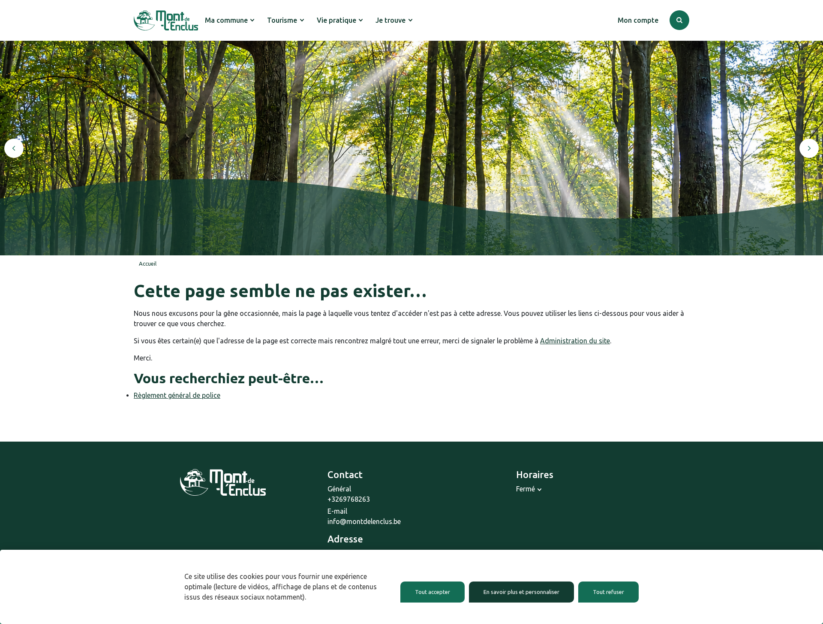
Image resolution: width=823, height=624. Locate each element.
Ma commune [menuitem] (226, 20)
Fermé (525, 489)
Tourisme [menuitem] (282, 20)
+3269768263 (348, 499)
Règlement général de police (177, 395)
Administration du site (575, 341)
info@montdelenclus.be (364, 521)
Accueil (147, 264)
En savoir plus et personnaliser (521, 592)
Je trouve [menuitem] (390, 20)
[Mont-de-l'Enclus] (166, 20)
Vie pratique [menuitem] (336, 20)
